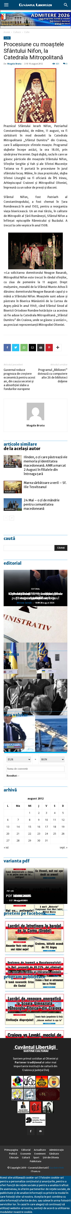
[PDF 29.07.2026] (35, 1031)
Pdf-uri (10, 891)
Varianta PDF (16, 861)
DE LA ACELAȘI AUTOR (22, 448)
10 (46, 819)
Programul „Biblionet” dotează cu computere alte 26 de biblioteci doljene (52, 375)
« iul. (6, 847)
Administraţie (56, 1149)
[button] (66, 5)
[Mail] (40, 1131)
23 (38, 833)
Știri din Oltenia (51, 1157)
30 (38, 840)
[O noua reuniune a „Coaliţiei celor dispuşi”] (35, 661)
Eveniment (40, 1153)
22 (29, 833)
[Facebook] (30, 1131)
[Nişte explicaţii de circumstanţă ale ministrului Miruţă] (35, 733)
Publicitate (35, 1161)
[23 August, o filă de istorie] (35, 697)
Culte (26, 32)
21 (18, 833)
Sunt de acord (41, 1212)
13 (7, 826)
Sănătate (54, 1153)
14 (18, 826)
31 (46, 840)
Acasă (7, 32)
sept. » (63, 847)
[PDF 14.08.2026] (35, 922)
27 (7, 840)
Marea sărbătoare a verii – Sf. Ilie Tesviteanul (45, 485)
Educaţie (14, 1157)
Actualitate (10, 466)
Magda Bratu (14, 63)
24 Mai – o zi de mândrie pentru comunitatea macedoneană (42, 504)
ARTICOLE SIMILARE (20, 444)
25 (54, 833)
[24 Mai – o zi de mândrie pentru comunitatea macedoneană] (13, 504)
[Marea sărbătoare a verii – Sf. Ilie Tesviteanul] (13, 487)
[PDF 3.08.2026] (35, 995)
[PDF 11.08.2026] (35, 958)
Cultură (17, 32)
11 (54, 819)
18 (54, 826)
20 (7, 833)
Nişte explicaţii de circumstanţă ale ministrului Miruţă (35, 596)
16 (38, 826)
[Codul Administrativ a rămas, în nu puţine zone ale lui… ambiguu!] (35, 624)
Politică (13, 1153)
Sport (36, 1157)
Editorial (12, 563)
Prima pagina (11, 1149)
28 (18, 840)
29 (29, 840)
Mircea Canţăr (24, 602)
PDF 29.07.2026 (18, 896)
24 (46, 833)
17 (46, 826)
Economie (26, 1153)
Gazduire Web (56, 1167)
